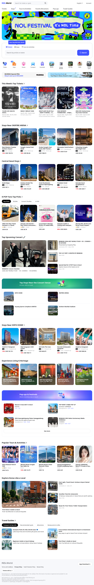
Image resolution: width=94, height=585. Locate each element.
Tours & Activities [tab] (28, 47)
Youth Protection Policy (29, 567)
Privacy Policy (18, 567)
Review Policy (40, 567)
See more (47, 431)
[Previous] (5, 26)
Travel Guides (68, 9)
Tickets (4, 9)
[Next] (88, 26)
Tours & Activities (25, 9)
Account (88, 3)
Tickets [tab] (10, 47)
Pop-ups (56, 9)
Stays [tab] (17, 47)
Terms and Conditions (7, 567)
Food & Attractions (42, 9)
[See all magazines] (88, 36)
